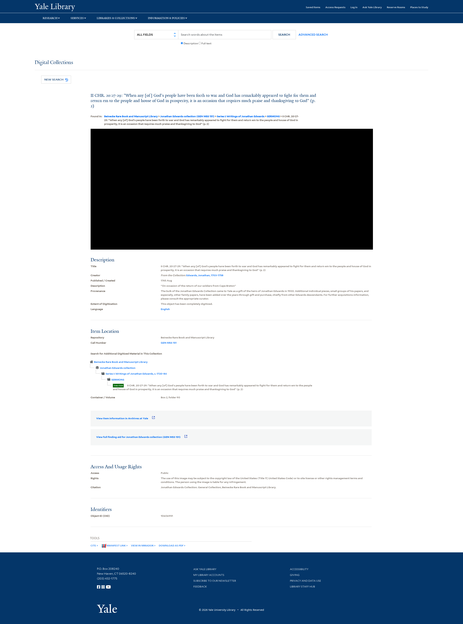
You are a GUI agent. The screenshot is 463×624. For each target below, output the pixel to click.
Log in (354, 7)
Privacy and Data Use (305, 580)
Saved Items (313, 7)
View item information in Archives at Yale (122, 418)
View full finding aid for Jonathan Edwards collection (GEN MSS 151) (138, 437)
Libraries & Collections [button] (116, 18)
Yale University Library (64, 6)
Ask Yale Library (372, 7)
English (165, 309)
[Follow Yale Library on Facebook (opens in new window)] (98, 587)
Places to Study (419, 7)
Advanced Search (313, 34)
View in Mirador (142, 545)
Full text (206, 43)
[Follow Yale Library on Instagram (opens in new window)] (103, 587)
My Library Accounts (208, 575)
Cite (93, 545)
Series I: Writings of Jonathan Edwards (240, 116)
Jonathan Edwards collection (117, 367)
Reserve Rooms (396, 7)
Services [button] (77, 18)
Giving (295, 575)
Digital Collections (54, 62)
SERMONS (273, 116)
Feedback (200, 586)
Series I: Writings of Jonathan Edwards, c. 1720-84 (136, 373)
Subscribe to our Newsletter (214, 580)
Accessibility (299, 569)
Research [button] (50, 18)
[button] (284, 34)
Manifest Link (116, 545)
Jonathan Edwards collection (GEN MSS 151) (187, 116)
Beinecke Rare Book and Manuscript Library (131, 116)
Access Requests (335, 7)
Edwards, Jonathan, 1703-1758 (204, 275)
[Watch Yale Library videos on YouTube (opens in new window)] (108, 587)
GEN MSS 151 (169, 342)
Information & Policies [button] (166, 18)
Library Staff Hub (302, 586)
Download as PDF (171, 545)
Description (191, 43)
